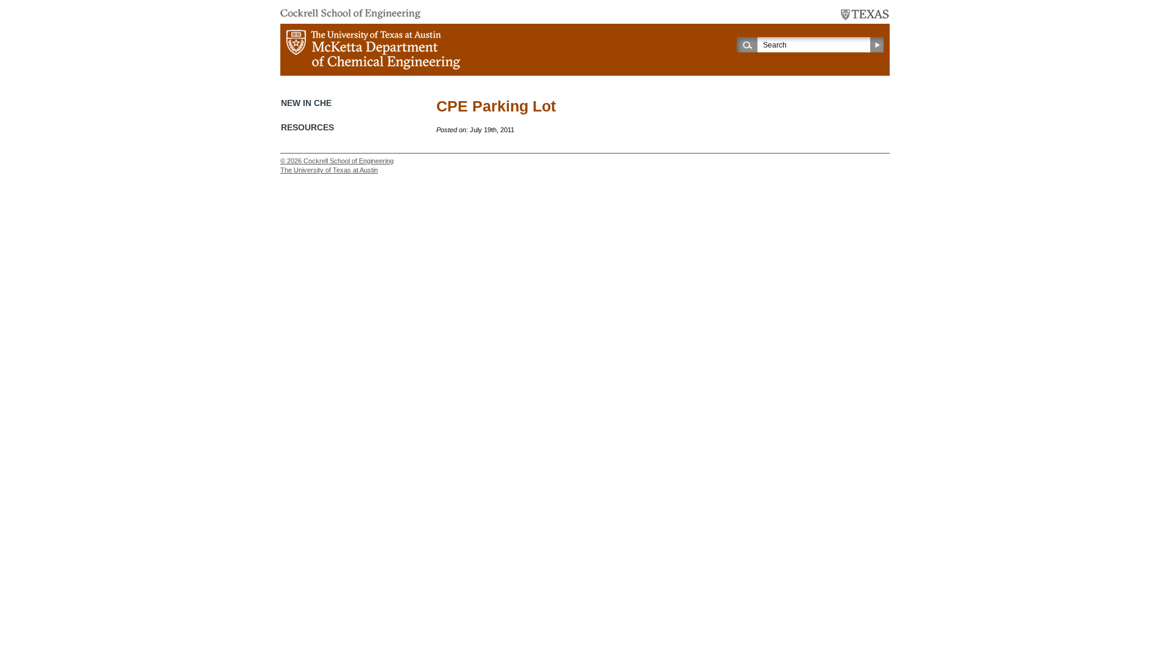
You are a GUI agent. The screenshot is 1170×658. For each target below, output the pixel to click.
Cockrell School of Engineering (348, 160)
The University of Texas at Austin (329, 170)
